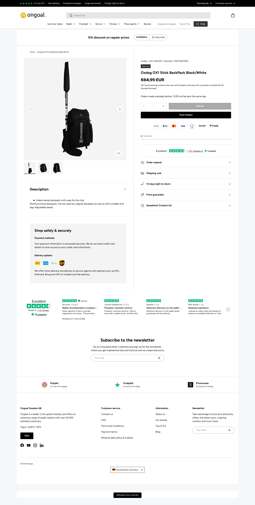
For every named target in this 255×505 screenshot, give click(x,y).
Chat (26, 435)
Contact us (107, 414)
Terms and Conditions (112, 426)
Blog (158, 431)
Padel (69, 24)
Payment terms (109, 431)
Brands (147, 24)
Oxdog (144, 61)
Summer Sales (55, 24)
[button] (233, 15)
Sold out (200, 106)
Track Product (186, 115)
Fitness (113, 24)
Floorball (83, 24)
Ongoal (30, 464)
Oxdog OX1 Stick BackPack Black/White (53, 52)
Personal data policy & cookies (117, 437)
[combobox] (138, 15)
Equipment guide (167, 24)
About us (160, 414)
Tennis (98, 24)
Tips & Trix (184, 24)
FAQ (103, 420)
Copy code (160, 37)
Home (32, 52)
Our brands (161, 420)
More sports (130, 24)
